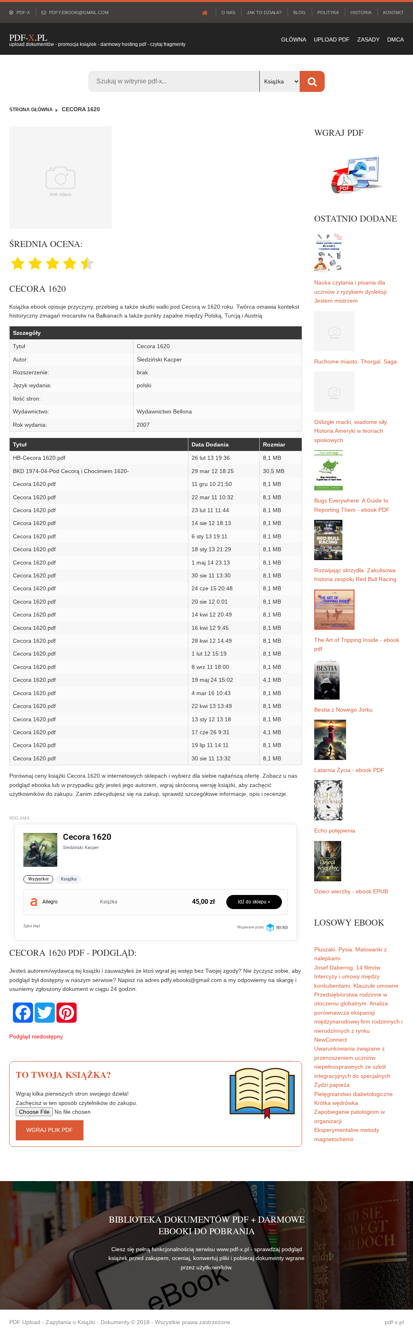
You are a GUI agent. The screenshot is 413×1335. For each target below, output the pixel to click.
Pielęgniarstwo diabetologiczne (353, 1094)
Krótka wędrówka (336, 1103)
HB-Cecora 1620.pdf (39, 458)
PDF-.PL (28, 37)
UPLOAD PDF (332, 39)
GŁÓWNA (293, 39)
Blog (299, 12)
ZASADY (368, 39)
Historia (360, 12)
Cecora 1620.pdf (34, 484)
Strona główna (31, 109)
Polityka (328, 12)
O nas (228, 12)
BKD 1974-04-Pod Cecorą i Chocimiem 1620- (71, 471)
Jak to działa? (264, 12)
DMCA (395, 39)
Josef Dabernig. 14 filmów (347, 967)
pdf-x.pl (394, 1322)
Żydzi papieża (332, 1085)
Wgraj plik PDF (49, 1130)
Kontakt (393, 12)
